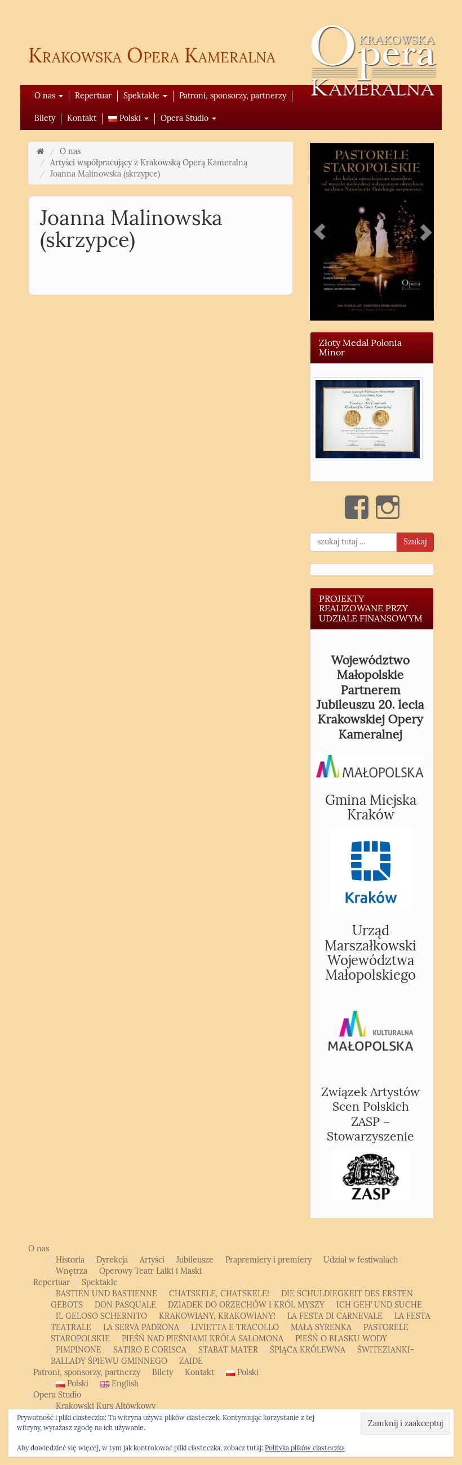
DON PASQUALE (125, 1305)
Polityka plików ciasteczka (305, 1448)
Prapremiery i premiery (268, 1260)
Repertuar (93, 96)
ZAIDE (191, 1361)
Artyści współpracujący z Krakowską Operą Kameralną (148, 163)
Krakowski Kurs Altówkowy (106, 1406)
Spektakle (142, 96)
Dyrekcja (112, 1260)
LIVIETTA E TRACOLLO (235, 1327)
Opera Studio (186, 118)
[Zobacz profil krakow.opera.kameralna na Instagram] (387, 507)
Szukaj (415, 542)
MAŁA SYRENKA (321, 1327)
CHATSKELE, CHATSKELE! (219, 1294)
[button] (367, 419)
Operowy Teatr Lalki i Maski (150, 1271)
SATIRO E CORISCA (149, 1350)
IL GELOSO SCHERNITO (101, 1316)
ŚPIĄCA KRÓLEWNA (307, 1350)
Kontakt (81, 118)
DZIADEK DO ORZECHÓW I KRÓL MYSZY (246, 1305)
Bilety (44, 118)
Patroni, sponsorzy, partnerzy (232, 96)
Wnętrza (71, 1271)
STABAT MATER (228, 1350)
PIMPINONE (78, 1350)
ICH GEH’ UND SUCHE (379, 1305)
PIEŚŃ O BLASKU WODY (341, 1339)
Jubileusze (195, 1260)
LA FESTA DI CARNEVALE (335, 1316)
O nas (45, 96)
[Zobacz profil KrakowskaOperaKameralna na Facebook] (356, 507)
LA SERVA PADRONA (141, 1327)
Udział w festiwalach (360, 1260)
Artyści (152, 1260)
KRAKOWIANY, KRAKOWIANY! (217, 1316)
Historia (70, 1260)
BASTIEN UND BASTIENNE (106, 1294)
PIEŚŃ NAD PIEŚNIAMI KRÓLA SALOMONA (202, 1339)
